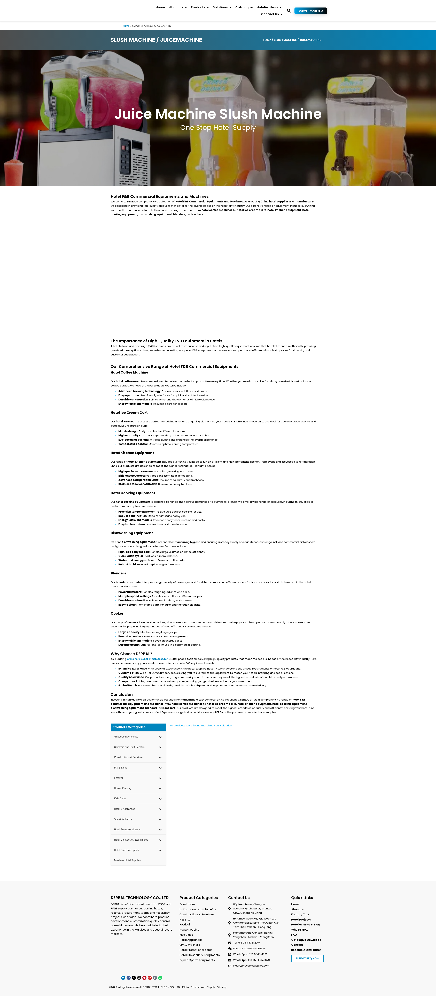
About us (176, 7)
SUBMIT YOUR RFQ (311, 11)
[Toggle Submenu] (160, 737)
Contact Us (270, 14)
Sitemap (221, 987)
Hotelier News (267, 7)
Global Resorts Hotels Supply (198, 987)
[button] (289, 11)
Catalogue (244, 7)
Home (160, 7)
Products (198, 7)
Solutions (220, 7)
